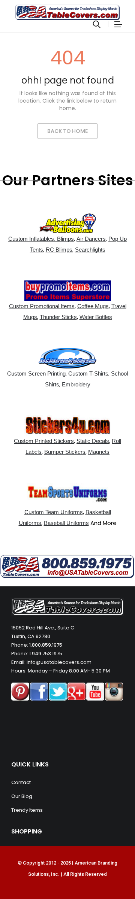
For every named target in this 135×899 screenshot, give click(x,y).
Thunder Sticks (58, 317)
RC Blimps (59, 249)
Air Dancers (91, 239)
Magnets (99, 452)
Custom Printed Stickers (44, 441)
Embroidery (76, 384)
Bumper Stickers (65, 452)
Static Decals (92, 441)
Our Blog (21, 796)
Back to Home (67, 131)
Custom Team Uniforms (53, 512)
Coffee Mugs (93, 306)
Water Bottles (96, 317)
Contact (21, 782)
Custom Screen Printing (36, 373)
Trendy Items (27, 810)
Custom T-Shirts (88, 373)
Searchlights (90, 249)
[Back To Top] (112, 872)
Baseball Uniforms (66, 523)
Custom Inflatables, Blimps (41, 239)
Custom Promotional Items (42, 306)
